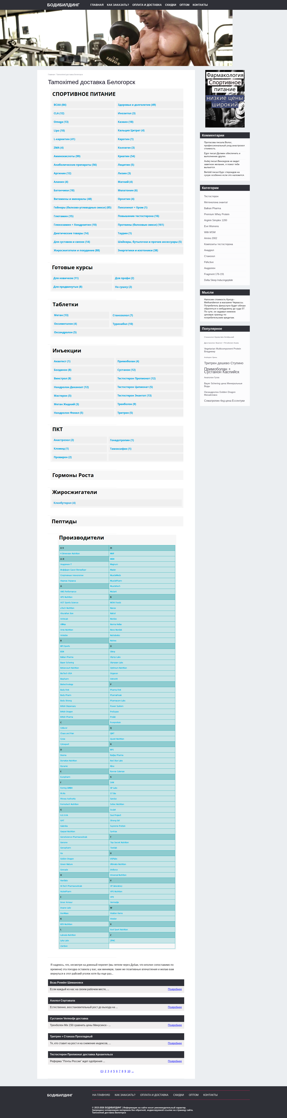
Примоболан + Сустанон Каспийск (221, 370)
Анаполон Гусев (211, 377)
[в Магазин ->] (225, 126)
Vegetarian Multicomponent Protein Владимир (222, 350)
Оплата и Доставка (147, 4)
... (133, 1071)
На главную (101, 1095)
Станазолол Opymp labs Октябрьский (219, 337)
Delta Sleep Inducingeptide (218, 280)
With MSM (210, 232)
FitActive (209, 262)
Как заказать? (118, 4)
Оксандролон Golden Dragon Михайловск (220, 393)
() (101, 1071)
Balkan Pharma (212, 208)
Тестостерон (211, 196)
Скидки (170, 4)
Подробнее (175, 989)
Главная (97, 4)
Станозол (209, 256)
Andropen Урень (210, 357)
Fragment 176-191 (214, 274)
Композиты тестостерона (218, 244)
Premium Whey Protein (216, 214)
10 (128, 1071)
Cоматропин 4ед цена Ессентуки (224, 400)
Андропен (209, 268)
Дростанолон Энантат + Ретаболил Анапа (221, 343)
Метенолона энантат (216, 202)
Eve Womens (211, 226)
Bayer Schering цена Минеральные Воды (223, 385)
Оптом (184, 4)
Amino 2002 (210, 238)
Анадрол (209, 250)
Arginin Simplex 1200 (215, 220)
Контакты (200, 4)
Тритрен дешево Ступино (223, 363)
